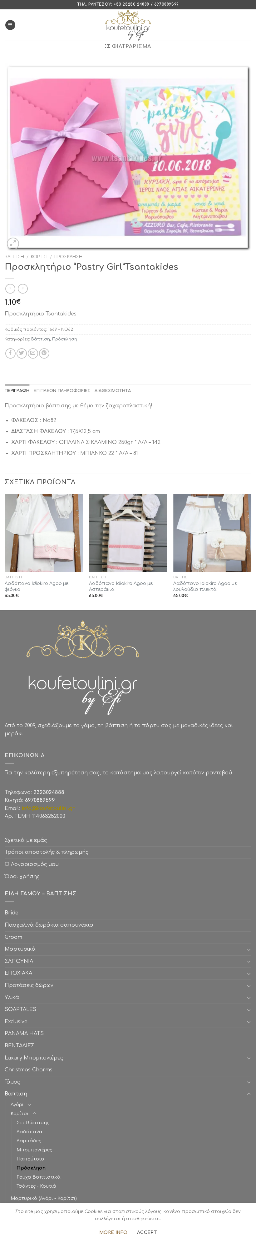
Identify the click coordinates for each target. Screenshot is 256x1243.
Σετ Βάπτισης (33, 1122)
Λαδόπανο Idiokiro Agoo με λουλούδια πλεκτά (205, 586)
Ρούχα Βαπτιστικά (39, 1177)
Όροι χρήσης (22, 876)
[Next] (251, 551)
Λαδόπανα (29, 1131)
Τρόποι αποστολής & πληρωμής (46, 852)
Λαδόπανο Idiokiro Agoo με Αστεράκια (121, 586)
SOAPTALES (20, 1009)
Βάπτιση (14, 256)
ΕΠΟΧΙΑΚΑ (20, 973)
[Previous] (5, 551)
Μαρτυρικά (20, 949)
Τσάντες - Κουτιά (36, 1186)
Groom (13, 937)
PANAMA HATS (24, 1033)
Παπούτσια (30, 1158)
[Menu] (10, 25)
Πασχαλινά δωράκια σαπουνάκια (49, 925)
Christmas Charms (28, 1070)
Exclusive (16, 1021)
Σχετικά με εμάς (26, 840)
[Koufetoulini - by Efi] (128, 25)
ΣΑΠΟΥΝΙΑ (20, 961)
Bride (11, 913)
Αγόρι (17, 1104)
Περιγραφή (17, 391)
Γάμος (12, 1082)
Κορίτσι (39, 256)
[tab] (17, 391)
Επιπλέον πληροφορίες (62, 391)
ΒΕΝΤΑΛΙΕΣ (19, 1046)
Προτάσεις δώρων (29, 985)
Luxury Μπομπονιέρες (34, 1058)
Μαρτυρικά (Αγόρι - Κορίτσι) (44, 1198)
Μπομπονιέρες (34, 1149)
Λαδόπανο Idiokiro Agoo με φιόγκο (36, 586)
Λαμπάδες (29, 1140)
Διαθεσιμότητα (112, 391)
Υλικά (12, 997)
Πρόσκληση (68, 256)
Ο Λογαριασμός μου (32, 864)
